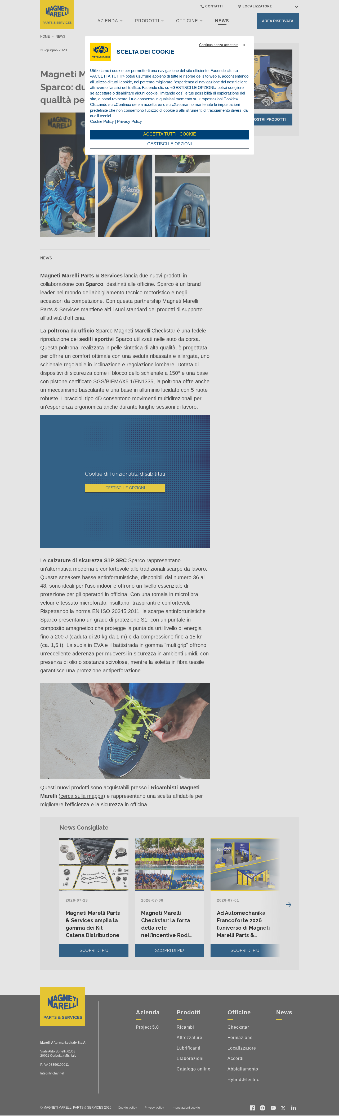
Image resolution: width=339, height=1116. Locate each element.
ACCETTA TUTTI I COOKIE (169, 134)
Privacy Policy (129, 121)
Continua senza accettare (218, 45)
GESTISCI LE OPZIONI (169, 144)
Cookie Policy (102, 121)
